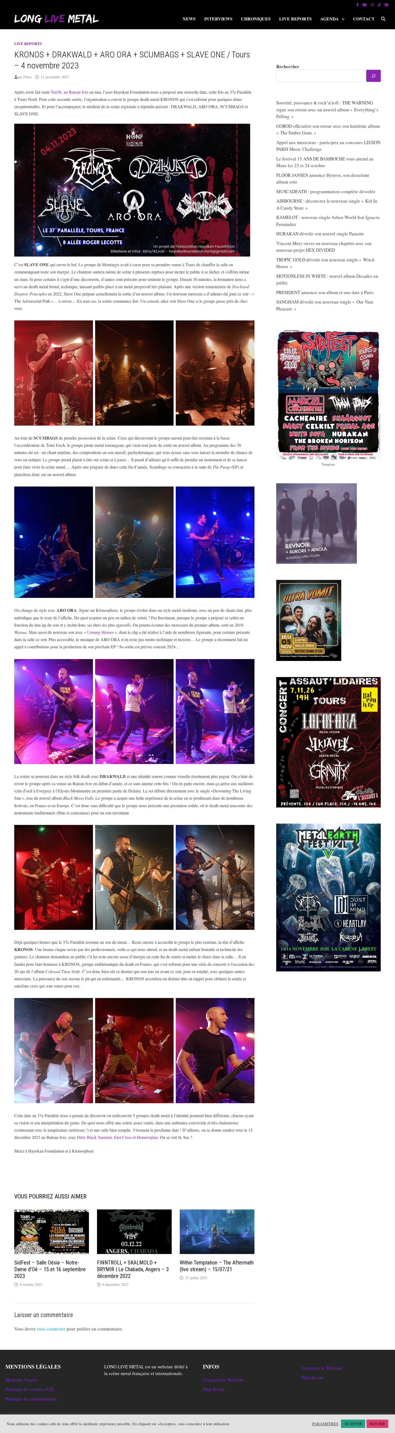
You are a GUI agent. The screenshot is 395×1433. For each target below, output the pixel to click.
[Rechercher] (373, 76)
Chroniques (256, 19)
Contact (364, 19)
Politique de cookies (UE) (29, 1389)
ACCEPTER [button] (353, 1423)
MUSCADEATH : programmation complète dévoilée (325, 191)
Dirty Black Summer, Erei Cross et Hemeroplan (117, 1137)
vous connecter (51, 1329)
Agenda (329, 19)
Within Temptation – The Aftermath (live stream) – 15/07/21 (217, 1266)
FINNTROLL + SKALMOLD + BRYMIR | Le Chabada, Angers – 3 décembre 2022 (133, 1269)
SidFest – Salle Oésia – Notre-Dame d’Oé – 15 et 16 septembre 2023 (50, 1269)
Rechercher (287, 66)
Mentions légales (21, 1380)
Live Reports (295, 19)
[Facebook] (358, 4)
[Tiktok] (379, 4)
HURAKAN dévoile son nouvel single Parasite (320, 234)
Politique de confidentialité (31, 1399)
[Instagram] (372, 4)
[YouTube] (365, 4)
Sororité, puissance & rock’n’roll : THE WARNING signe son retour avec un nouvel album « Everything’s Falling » (327, 109)
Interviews (218, 19)
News (189, 19)
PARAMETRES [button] (325, 1423)
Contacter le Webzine (223, 1380)
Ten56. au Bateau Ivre (69, 92)
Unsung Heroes (100, 632)
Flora (27, 76)
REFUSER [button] (377, 1423)
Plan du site (214, 1389)
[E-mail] (386, 4)
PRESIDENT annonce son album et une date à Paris (325, 292)
